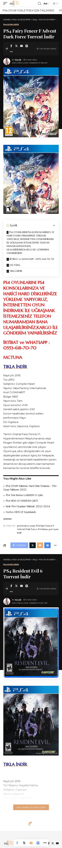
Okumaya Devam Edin (31, 807)
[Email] (21, 45)
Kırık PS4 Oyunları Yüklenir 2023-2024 (28, 506)
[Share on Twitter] (16, 45)
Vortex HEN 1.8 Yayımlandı (21, 512)
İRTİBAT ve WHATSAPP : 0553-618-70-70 (32, 259)
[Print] (26, 45)
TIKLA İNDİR (16, 270)
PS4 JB (18, 60)
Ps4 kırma (43, 529)
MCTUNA (15, 265)
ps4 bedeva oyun (26, 525)
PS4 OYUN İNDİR (11, 24)
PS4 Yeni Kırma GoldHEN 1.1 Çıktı (24, 495)
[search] (39, 3)
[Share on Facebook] (11, 45)
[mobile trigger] (6, 3)
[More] (11, 51)
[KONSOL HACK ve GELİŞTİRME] (14, 3)
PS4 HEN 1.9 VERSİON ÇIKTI (22, 500)
